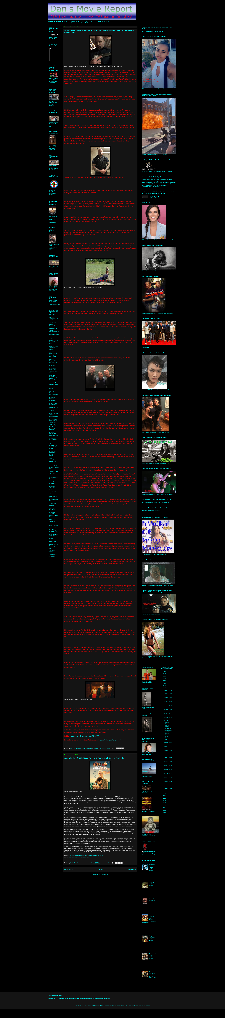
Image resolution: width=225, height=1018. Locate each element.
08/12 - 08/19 (168, 713)
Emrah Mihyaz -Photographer (53, 530)
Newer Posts (68, 869)
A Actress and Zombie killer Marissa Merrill (53, 393)
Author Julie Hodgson (52, 504)
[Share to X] (120, 748)
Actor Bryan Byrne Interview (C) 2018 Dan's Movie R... (167, 724)
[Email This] (116, 748)
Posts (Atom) (104, 874)
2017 (164, 793)
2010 (164, 810)
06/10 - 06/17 (168, 769)
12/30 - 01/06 (168, 690)
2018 (164, 688)
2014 (164, 800)
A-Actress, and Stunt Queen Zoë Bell (53, 409)
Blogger (147, 1005)
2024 (164, 673)
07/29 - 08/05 (168, 742)
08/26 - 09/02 (168, 709)
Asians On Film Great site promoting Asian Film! (53, 498)
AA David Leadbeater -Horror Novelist (53, 434)
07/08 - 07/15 (168, 754)
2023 (164, 676)
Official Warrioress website (52, 550)
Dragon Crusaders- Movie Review (152, 938)
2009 (164, 812)
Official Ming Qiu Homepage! (54, 545)
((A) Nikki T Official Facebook (52, 324)
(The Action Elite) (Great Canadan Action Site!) (53, 370)
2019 (164, 685)
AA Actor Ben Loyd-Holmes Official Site (53, 420)
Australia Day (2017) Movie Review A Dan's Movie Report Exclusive (94, 758)
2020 (164, 683)
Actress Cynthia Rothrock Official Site (54, 467)
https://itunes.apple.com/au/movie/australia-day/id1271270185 (85, 855)
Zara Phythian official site (53, 555)
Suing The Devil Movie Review (152, 900)
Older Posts (132, 869)
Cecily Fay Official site (52, 520)
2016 (164, 795)
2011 (164, 807)
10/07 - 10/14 (168, 705)
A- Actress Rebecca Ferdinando (52, 399)
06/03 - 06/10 (168, 773)
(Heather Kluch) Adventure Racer (53, 347)
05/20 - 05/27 (168, 781)
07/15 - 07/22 (168, 750)
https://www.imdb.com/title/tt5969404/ (78, 857)
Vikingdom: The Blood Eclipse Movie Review (152, 867)
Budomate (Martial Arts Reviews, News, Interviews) (53, 514)
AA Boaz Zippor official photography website (53, 427)
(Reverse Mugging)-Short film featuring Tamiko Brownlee (53, 362)
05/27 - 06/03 (168, 777)
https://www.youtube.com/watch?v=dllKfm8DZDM (155, 502)
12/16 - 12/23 (168, 698)
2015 (164, 798)
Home (100, 869)
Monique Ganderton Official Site (52, 540)
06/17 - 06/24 (168, 765)
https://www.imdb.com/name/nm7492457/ (84, 736)
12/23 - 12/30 (168, 694)
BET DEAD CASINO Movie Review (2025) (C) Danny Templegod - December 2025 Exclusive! (78, 22)
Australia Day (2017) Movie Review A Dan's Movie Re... (167, 735)
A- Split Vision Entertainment (53, 403)
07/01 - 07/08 (168, 758)
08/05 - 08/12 (168, 717)
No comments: (106, 748)
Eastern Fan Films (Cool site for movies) (53, 525)
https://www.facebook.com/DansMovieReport (154, 185)
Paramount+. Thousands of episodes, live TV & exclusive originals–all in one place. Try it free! (79, 998)
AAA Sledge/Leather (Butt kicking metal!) (53, 461)
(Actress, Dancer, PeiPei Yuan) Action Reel (53, 341)
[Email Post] (113, 748)
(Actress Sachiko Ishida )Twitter (54, 335)
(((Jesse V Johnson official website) (53, 318)
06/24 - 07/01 (168, 761)
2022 (164, 678)
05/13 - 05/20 (168, 785)
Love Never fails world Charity (53, 535)
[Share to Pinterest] (123, 748)
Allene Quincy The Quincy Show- (53, 487)
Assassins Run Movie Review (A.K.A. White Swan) (152, 974)
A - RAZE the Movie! (53, 387)
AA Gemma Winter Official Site (53, 439)
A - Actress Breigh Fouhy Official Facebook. (53, 377)
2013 (164, 803)
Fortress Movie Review (151, 884)
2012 (164, 805)
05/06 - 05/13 (168, 789)
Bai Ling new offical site (53, 508)
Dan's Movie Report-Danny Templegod (149, 852)
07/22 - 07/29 (168, 746)
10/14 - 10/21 (168, 701)
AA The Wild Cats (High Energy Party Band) (53, 453)
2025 (164, 671)
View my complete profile (149, 855)
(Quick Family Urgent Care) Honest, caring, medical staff (53, 354)
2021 (164, 680)
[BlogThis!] (118, 748)
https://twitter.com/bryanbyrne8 (110, 740)
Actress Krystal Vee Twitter (53, 472)
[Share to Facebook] (121, 748)
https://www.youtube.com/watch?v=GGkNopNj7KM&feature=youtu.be (152, 511)
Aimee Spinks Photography (53, 482)
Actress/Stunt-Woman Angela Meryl (53, 477)
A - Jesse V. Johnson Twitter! (54, 383)
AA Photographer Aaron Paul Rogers (53, 446)
